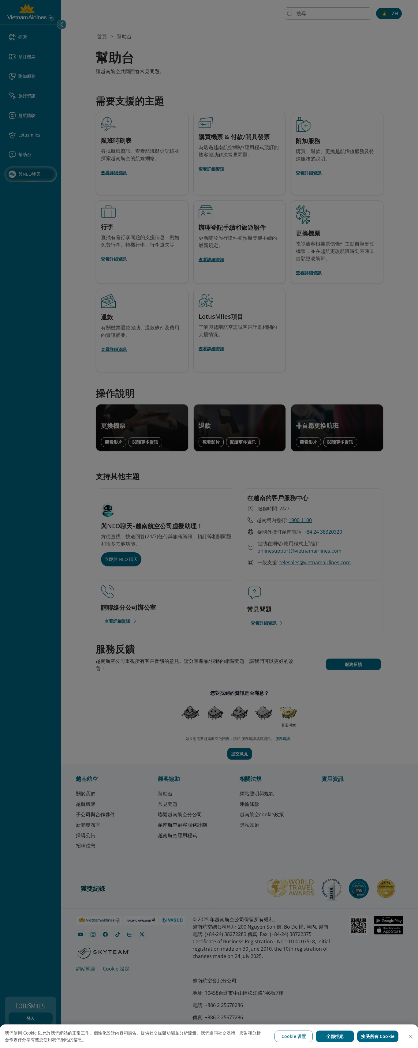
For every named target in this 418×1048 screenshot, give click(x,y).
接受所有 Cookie (377, 1036)
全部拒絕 (335, 1036)
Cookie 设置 (294, 1036)
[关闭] (410, 1036)
